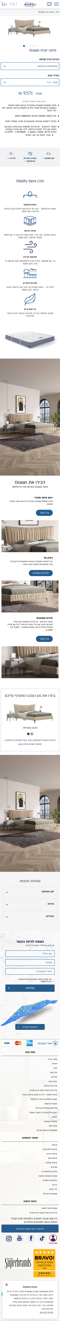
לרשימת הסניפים (30, 1027)
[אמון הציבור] (18, 1263)
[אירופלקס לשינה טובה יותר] (30, 3)
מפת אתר (53, 1126)
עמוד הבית (52, 1059)
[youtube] (20, 1238)
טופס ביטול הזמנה (49, 1208)
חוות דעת (53, 1081)
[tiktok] (42, 1238)
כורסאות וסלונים (50, 1180)
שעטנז (54, 1117)
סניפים (54, 1077)
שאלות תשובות (50, 1121)
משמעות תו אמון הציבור (46, 1130)
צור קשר (53, 1072)
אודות (54, 1063)
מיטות (54, 1145)
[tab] (31, 734)
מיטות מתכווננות (50, 1149)
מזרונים (54, 1167)
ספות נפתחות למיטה (48, 1176)
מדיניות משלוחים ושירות (46, 1108)
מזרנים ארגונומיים (49, 1171)
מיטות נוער (52, 1158)
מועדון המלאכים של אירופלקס (44, 1099)
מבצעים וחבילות (50, 1193)
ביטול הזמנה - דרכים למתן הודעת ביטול (40, 1094)
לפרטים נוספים (41, 573)
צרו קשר (44, 512)
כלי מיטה (53, 1189)
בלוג (55, 1068)
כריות (54, 1184)
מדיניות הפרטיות (46, 1312)
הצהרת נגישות (51, 1103)
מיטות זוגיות (52, 1153)
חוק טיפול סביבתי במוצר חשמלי (43, 1112)
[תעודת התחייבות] (53, 1238)
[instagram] (9, 1238)
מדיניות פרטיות (50, 1085)
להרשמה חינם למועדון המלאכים (30, 1228)
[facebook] (31, 1238)
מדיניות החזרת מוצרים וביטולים (43, 1090)
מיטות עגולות (51, 1162)
